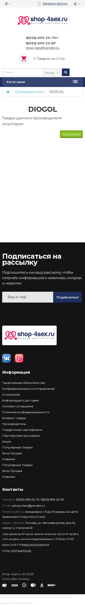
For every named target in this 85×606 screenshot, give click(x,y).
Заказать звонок (55, 3)
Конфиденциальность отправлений (28, 388)
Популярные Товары (17, 447)
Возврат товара (14, 418)
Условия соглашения (17, 406)
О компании (11, 394)
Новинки (8, 459)
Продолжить (71, 134)
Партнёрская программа (21, 435)
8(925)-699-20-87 (52, 499)
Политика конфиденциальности (25, 412)
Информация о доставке (20, 400)
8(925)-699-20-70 (27, 499)
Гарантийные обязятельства (23, 383)
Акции (6, 441)
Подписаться (67, 297)
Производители (14, 424)
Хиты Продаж (12, 453)
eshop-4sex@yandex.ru (28, 505)
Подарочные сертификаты (22, 429)
